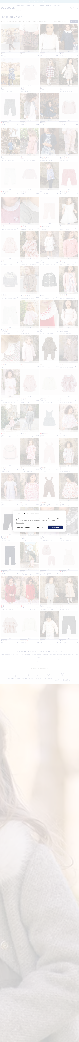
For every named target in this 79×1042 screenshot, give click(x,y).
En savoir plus (20, 523)
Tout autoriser (55, 527)
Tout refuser (39, 527)
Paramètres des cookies (23, 527)
